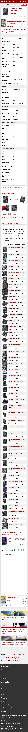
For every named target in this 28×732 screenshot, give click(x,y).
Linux (18, 661)
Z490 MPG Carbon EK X (14, 399)
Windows (4, 661)
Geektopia (10, 1)
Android (11, 655)
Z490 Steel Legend (13, 481)
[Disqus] (14, 576)
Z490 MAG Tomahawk (14, 381)
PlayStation (17, 658)
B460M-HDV (11, 278)
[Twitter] (23, 1)
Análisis (3, 694)
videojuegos (19, 605)
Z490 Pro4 (11, 475)
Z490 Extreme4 (12, 375)
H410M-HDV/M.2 (12, 302)
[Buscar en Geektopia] (26, 1)
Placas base (21, 16)
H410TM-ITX (11, 338)
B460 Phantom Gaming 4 (14, 247)
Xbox (9, 658)
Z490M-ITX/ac (12, 524)
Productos (14, 16)
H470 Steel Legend (13, 351)
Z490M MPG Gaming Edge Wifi (16, 511)
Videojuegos (4, 672)
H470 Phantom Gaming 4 (14, 344)
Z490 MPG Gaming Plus (14, 420)
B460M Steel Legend (13, 272)
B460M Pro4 (11, 266)
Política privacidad (6, 708)
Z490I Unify (11, 505)
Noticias (3, 686)
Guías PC (17, 4)
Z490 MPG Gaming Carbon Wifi (16, 405)
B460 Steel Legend (13, 260)
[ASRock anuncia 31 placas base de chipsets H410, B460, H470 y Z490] (4, 541)
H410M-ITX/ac (12, 326)
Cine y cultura (5, 675)
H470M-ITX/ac (12, 363)
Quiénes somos (5, 702)
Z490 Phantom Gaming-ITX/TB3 (16, 468)
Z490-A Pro (11, 499)
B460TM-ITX (11, 290)
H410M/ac (11, 332)
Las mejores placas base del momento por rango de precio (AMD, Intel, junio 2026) (16, 21)
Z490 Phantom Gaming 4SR (15, 461)
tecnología (12, 605)
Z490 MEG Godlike (13, 393)
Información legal (6, 705)
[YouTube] (20, 1)
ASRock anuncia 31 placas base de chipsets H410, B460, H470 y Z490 (16, 539)
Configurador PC (8, 4)
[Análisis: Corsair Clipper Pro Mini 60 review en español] (3, 600)
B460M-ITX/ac (12, 284)
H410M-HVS (11, 320)
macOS (12, 661)
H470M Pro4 (11, 357)
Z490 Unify (11, 493)
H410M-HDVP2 (12, 314)
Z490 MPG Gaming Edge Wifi (15, 412)
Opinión (3, 691)
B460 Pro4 (11, 254)
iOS (17, 655)
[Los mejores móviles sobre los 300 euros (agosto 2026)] (14, 613)
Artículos (3, 689)
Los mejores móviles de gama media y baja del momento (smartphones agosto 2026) (13, 631)
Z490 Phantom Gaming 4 (16, 9)
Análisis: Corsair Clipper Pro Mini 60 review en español (13, 599)
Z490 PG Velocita (12, 426)
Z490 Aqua (11, 369)
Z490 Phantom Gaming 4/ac (15, 446)
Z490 (14, 89)
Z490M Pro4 (11, 518)
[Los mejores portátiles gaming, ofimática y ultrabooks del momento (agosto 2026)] (14, 638)
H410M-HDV (11, 296)
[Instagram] (18, 1)
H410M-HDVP (11, 308)
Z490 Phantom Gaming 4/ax (15, 453)
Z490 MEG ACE (12, 387)
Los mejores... (9, 26)
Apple (3, 658)
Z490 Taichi (11, 487)
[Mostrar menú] (2, 1)
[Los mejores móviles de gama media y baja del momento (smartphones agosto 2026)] (14, 625)
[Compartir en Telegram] (24, 550)
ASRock (13, 13)
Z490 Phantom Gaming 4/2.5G (16, 439)
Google (22, 655)
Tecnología (4, 670)
